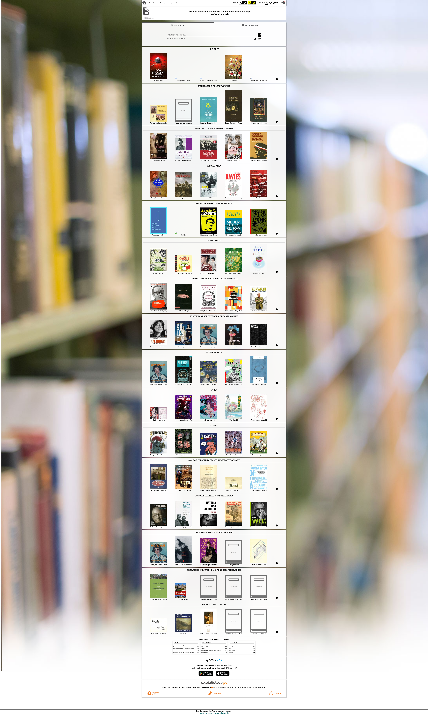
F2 (276, 2)
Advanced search (172, 38)
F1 (270, 2)
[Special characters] (259, 38)
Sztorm (203, 648)
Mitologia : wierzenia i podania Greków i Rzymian (185, 652)
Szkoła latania (177, 646)
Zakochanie (232, 650)
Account (178, 3)
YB (249, 2)
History (162, 3)
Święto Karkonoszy (233, 646)
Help (170, 3)
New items (153, 3)
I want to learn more (206, 713)
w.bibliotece (207, 687)
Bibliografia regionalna (250, 25)
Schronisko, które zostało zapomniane (211, 650)
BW (245, 2)
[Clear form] (255, 38)
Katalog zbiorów (177, 25)
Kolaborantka (204, 652)
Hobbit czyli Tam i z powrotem (180, 645)
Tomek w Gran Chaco (234, 645)
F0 (267, 2)
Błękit (230, 648)
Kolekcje (182, 38)
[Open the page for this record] (159, 66)
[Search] (259, 35)
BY (254, 2)
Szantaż (231, 652)
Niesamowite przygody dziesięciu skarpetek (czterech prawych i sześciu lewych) (193, 648)
